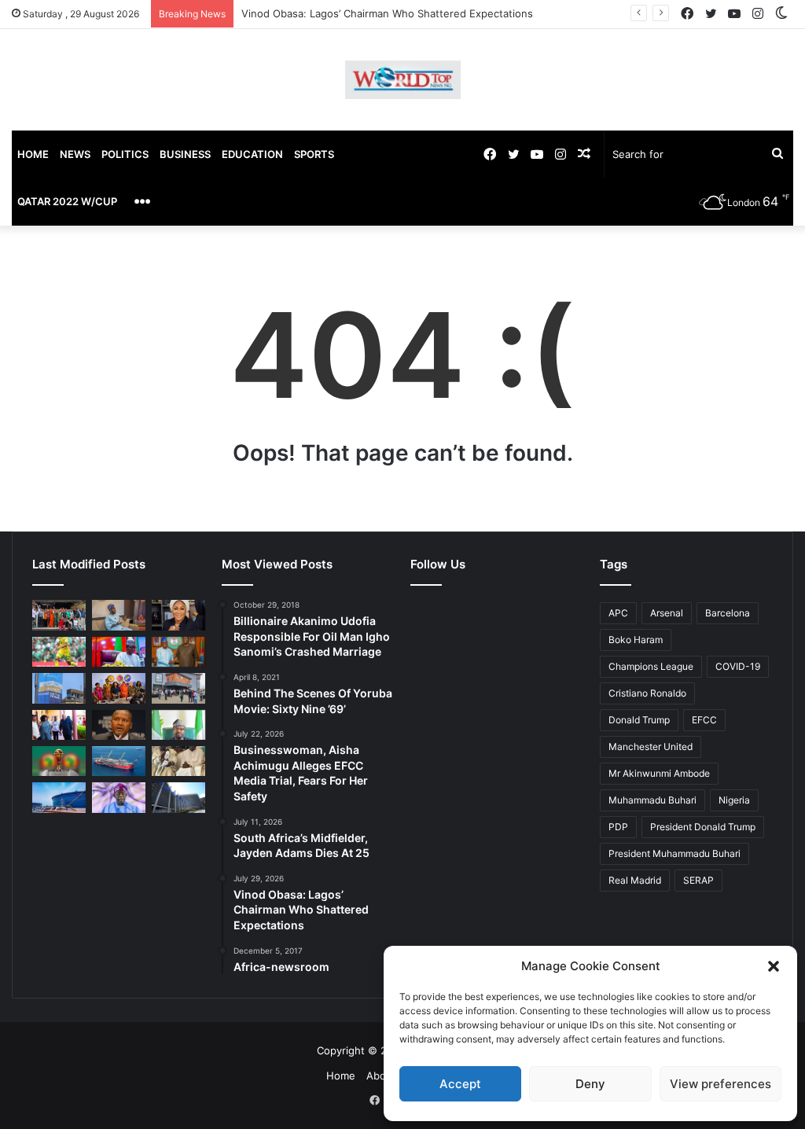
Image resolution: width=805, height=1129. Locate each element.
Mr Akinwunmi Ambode (659, 773)
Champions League (650, 666)
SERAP (698, 880)
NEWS (75, 154)
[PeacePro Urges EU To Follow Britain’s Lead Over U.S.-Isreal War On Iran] (178, 797)
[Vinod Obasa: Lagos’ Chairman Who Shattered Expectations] (118, 615)
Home (340, 1075)
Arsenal (666, 613)
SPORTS (314, 154)
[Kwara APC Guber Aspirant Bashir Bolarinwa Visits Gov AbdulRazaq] (178, 652)
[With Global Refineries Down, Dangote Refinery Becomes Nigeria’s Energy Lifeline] (59, 797)
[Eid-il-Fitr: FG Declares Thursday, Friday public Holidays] (178, 725)
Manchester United (650, 746)
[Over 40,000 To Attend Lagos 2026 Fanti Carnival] (118, 688)
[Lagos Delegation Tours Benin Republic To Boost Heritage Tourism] (59, 725)
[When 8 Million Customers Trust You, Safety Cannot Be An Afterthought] (59, 688)
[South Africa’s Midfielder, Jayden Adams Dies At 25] (59, 652)
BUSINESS (185, 154)
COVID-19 (737, 666)
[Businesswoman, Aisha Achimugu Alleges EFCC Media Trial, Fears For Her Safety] (178, 615)
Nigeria (734, 800)
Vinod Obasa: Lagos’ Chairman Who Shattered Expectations (387, 13)
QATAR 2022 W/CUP (67, 201)
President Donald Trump (702, 827)
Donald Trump (639, 720)
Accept (460, 1083)
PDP (618, 827)
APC (618, 613)
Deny (590, 1083)
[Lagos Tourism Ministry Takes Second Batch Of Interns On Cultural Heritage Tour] (59, 615)
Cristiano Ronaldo (647, 693)
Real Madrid (634, 880)
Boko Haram (635, 639)
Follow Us (437, 564)
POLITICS (125, 154)
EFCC (704, 720)
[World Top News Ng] (403, 80)
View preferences (720, 1083)
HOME (33, 154)
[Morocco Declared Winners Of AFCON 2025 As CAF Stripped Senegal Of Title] (59, 761)
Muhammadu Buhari (652, 800)
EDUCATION (252, 154)
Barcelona (727, 613)
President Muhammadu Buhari (674, 853)
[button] (773, 966)
